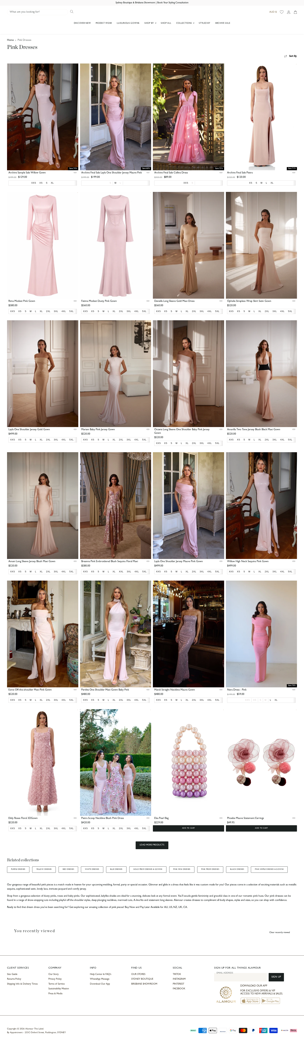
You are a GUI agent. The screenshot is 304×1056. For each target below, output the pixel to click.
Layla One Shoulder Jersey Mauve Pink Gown (178, 561)
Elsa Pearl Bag (161, 818)
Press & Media (55, 994)
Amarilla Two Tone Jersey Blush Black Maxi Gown (253, 429)
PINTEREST (178, 984)
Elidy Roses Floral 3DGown (23, 818)
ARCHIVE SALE (222, 23)
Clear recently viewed (279, 932)
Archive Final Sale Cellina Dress (171, 173)
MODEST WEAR (104, 23)
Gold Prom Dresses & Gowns (147, 869)
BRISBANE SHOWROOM (144, 984)
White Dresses (92, 869)
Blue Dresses (116, 869)
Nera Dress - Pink (236, 690)
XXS (247, 700)
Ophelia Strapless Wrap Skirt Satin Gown (249, 301)
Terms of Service (56, 984)
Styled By (204, 23)
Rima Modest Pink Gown (21, 301)
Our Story (53, 974)
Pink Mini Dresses (181, 869)
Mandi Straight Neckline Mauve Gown (174, 690)
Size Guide (12, 974)
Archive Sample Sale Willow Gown (27, 173)
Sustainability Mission (58, 989)
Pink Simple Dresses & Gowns (269, 869)
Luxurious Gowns (128, 23)
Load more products (152, 845)
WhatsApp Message (99, 979)
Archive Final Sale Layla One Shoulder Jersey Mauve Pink (111, 173)
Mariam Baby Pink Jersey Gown (98, 429)
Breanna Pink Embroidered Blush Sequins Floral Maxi (109, 561)
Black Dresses (237, 869)
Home (10, 40)
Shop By (149, 23)
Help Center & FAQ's (100, 974)
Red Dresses (68, 869)
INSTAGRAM (179, 979)
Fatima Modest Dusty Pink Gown (99, 301)
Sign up (276, 977)
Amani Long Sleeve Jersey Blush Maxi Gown (31, 561)
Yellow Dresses (44, 869)
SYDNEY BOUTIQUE (142, 979)
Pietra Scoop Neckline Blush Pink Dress (102, 818)
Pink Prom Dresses (210, 869)
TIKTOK (177, 974)
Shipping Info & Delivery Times (22, 984)
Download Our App (100, 984)
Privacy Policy (55, 979)
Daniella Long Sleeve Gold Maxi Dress (174, 301)
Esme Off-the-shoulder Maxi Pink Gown (30, 690)
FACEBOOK (179, 989)
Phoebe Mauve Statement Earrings (245, 818)
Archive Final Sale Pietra (240, 173)
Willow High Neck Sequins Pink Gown (248, 561)
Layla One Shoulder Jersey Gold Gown (29, 429)
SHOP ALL (166, 23)
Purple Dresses (18, 869)
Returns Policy (14, 979)
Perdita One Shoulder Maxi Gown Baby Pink (105, 690)
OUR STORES (138, 974)
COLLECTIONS (184, 23)
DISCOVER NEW (82, 23)
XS (254, 700)
